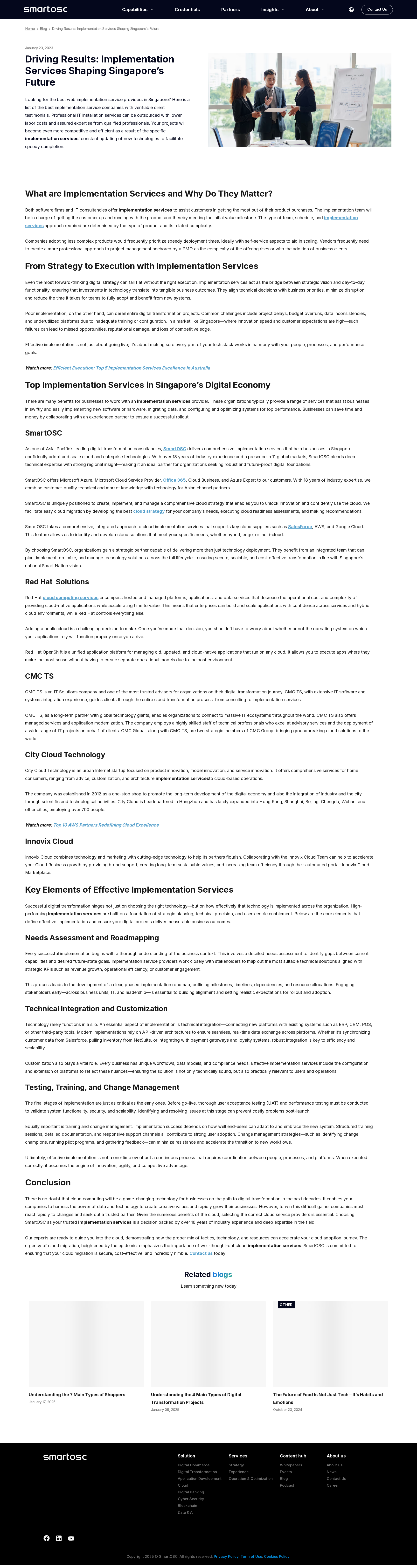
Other (286, 1304)
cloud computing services (70, 597)
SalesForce (300, 526)
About (312, 9)
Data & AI (186, 1512)
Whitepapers (291, 1465)
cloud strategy (149, 511)
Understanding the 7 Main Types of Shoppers (77, 1394)
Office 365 (174, 480)
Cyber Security (191, 1499)
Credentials (187, 9)
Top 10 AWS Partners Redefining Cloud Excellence (106, 824)
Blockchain (187, 1505)
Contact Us (377, 9)
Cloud (183, 1485)
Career (333, 1485)
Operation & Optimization (251, 1478)
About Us (334, 1465)
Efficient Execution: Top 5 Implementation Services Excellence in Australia (131, 367)
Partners (230, 9)
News (331, 1471)
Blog (284, 1478)
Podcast (287, 1485)
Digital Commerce (193, 1465)
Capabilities (134, 9)
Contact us (201, 1253)
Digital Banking (191, 1492)
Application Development (200, 1478)
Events (286, 1471)
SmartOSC (174, 448)
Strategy (236, 1465)
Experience (239, 1471)
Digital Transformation (197, 1471)
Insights (269, 9)
